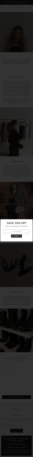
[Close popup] (31, 217)
